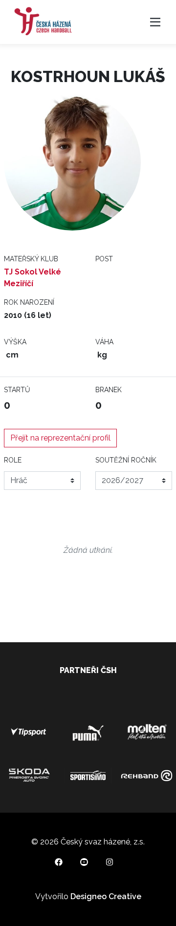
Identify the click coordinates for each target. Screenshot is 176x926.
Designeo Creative (105, 896)
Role (13, 460)
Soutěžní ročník (125, 460)
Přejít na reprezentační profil (60, 437)
